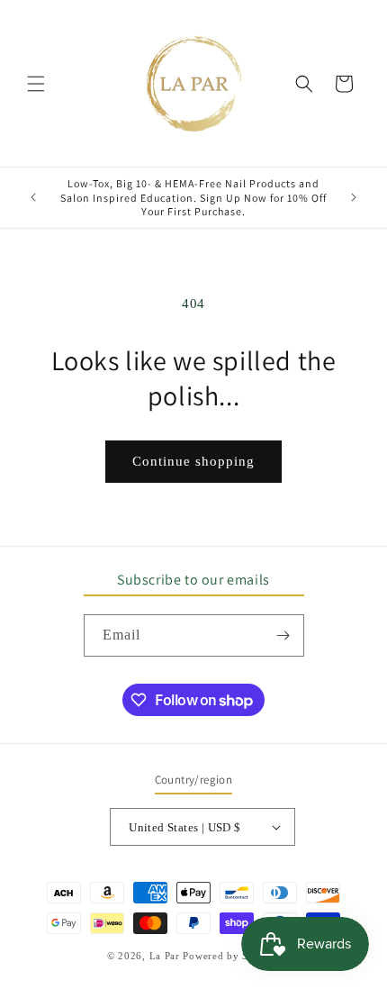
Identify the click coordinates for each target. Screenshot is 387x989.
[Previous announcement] (33, 197)
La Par (166, 955)
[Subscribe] (283, 635)
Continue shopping (193, 461)
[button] (36, 84)
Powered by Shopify (231, 955)
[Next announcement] (354, 197)
